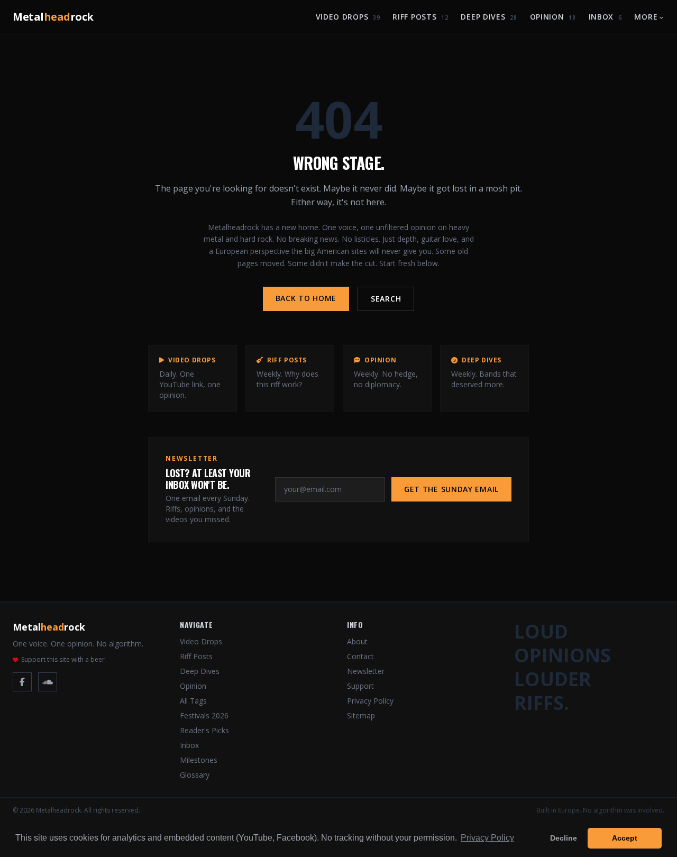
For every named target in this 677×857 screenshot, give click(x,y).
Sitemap (361, 715)
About (357, 641)
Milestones (198, 760)
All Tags (193, 701)
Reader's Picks (204, 730)
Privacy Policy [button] (487, 837)
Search (386, 299)
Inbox (605, 17)
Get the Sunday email (451, 489)
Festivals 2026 (204, 715)
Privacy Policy (370, 701)
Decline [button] (563, 838)
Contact (360, 656)
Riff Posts (420, 17)
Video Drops (348, 17)
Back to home (306, 298)
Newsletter (366, 671)
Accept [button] (624, 838)
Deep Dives (489, 17)
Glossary (194, 775)
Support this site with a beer (63, 659)
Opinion (553, 17)
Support (360, 686)
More (645, 17)
